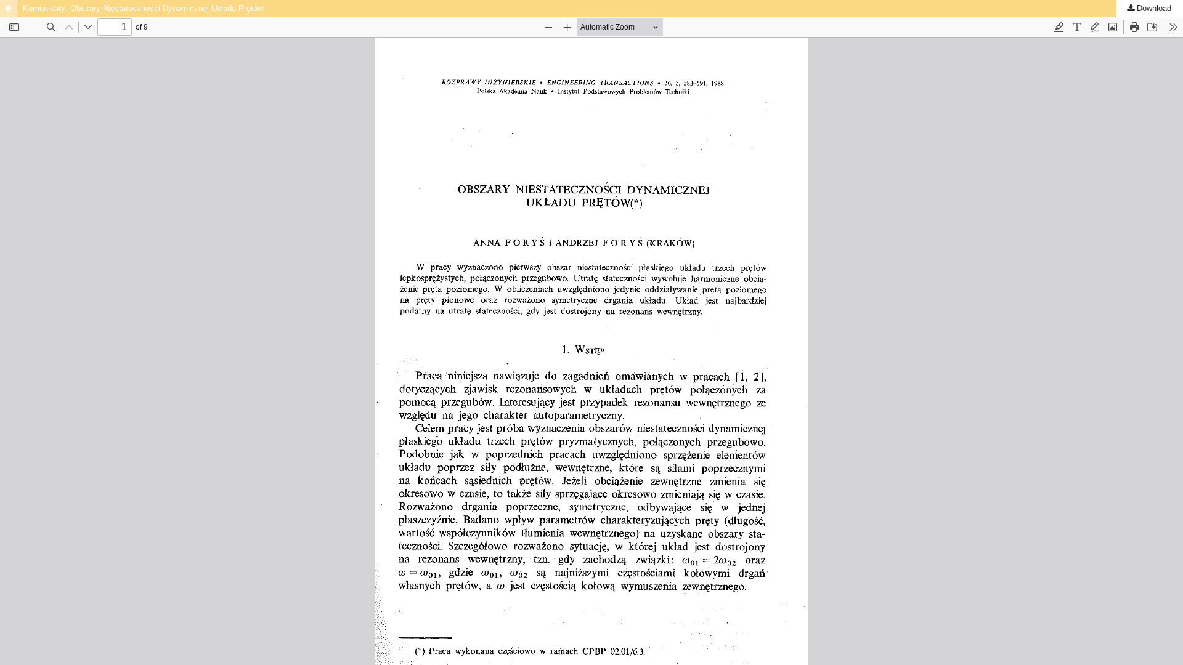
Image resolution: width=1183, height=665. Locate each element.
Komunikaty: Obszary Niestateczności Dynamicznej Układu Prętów (143, 8)
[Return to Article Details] (8, 8)
